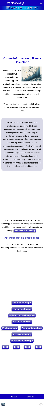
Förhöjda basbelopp (31, 328)
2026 (5, 347)
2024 (27, 347)
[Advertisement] (22, 32)
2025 (16, 347)
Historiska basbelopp (22, 341)
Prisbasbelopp (9, 328)
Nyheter (30, 397)
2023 (38, 347)
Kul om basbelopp (22, 309)
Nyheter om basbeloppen (22, 315)
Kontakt (14, 397)
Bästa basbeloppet (22, 302)
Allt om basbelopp (22, 321)
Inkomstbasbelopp (22, 334)
